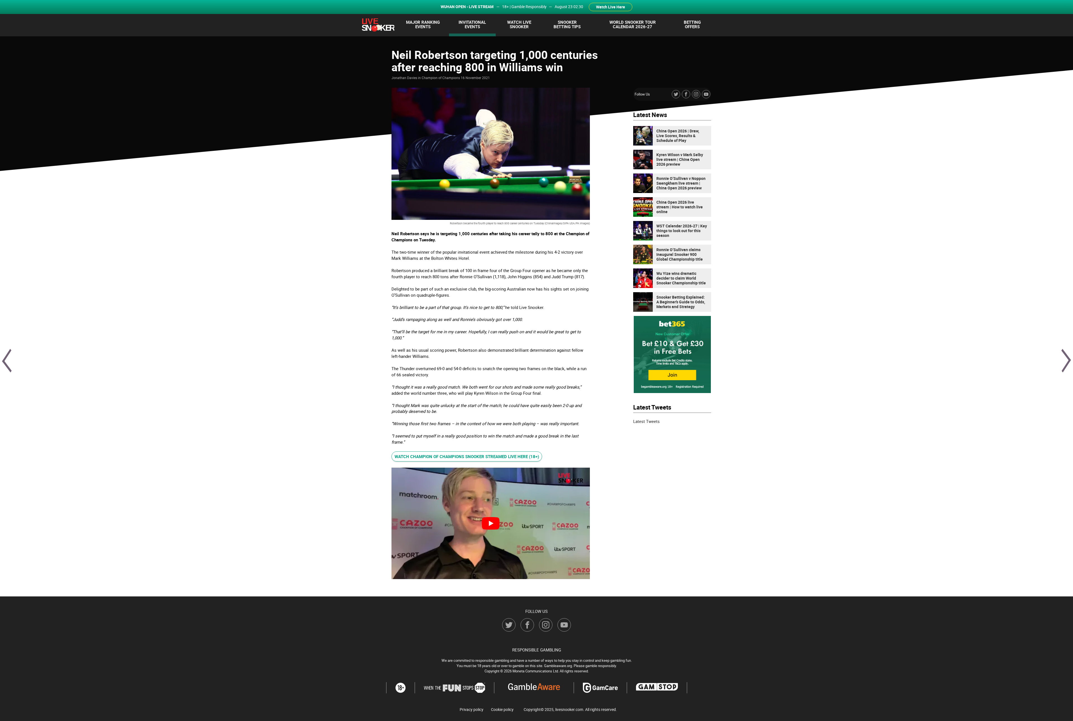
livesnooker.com (569, 709)
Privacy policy (471, 709)
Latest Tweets (646, 421)
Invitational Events (472, 24)
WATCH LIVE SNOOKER (519, 24)
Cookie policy (502, 709)
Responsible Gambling (536, 650)
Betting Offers (692, 24)
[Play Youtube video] (490, 523)
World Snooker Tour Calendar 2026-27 (632, 24)
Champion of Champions (441, 77)
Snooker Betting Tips (567, 24)
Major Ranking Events (423, 24)
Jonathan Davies (404, 77)
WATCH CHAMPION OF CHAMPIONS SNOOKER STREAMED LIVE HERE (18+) (467, 456)
